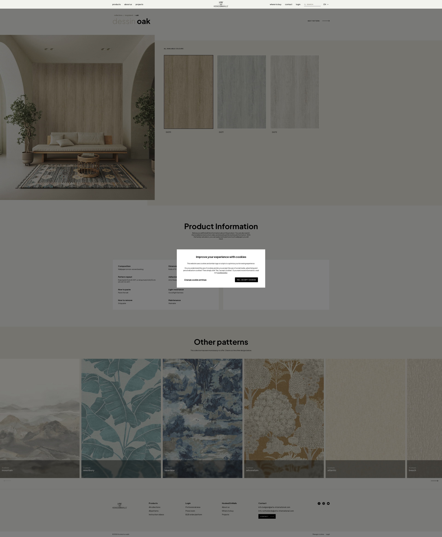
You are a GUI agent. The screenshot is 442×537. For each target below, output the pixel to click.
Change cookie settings (195, 280)
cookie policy (222, 273)
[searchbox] (314, 4)
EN (324, 4)
